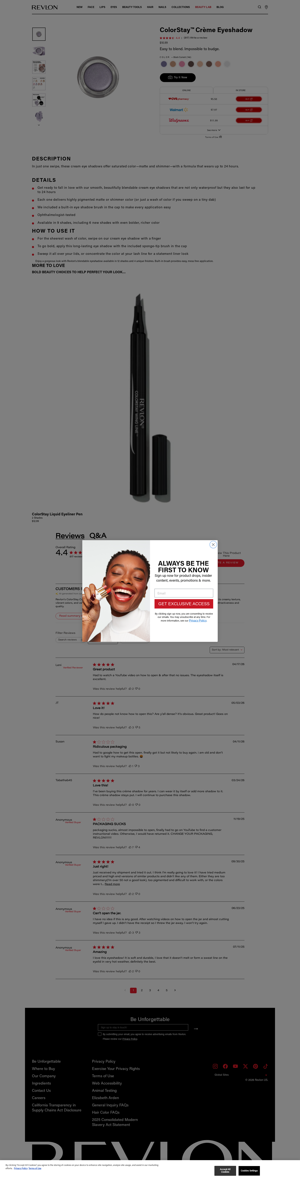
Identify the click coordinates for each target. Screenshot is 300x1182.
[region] (150, 1171)
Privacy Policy (21, 1168)
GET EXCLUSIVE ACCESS (184, 603)
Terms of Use (34, 1168)
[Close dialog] (213, 545)
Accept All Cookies (225, 1170)
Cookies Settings (249, 1171)
